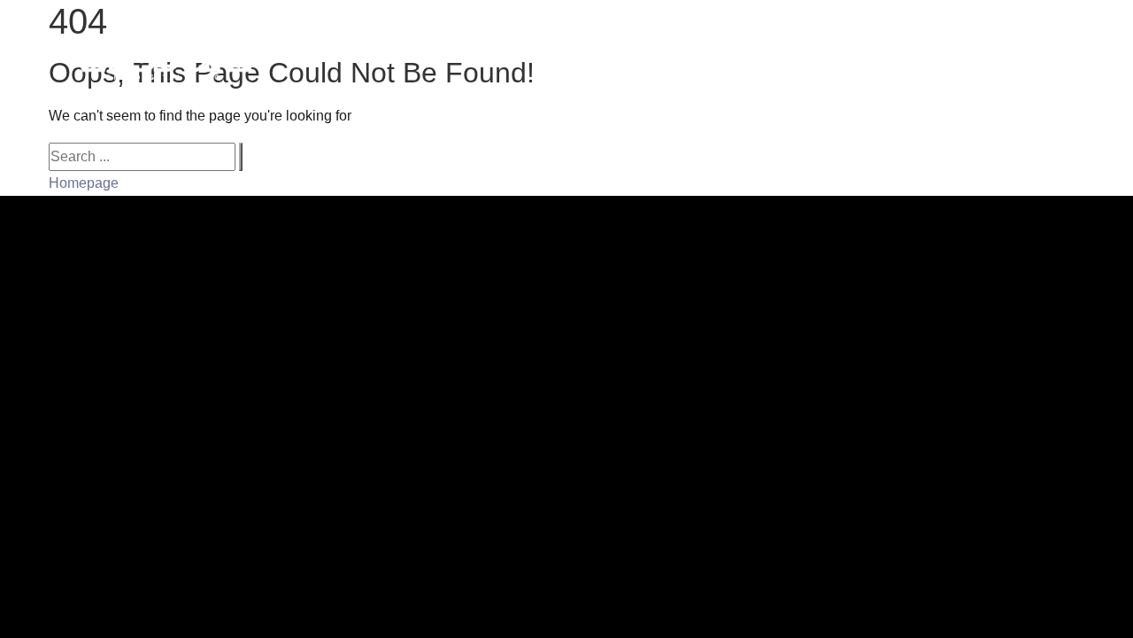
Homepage (84, 183)
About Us (970, 56)
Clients (874, 56)
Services (780, 56)
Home (588, 56)
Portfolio (681, 56)
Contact (1070, 56)
